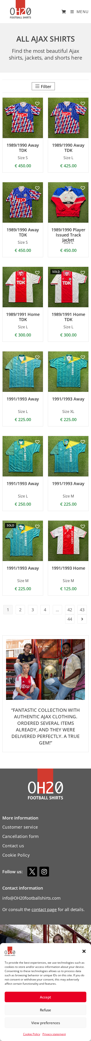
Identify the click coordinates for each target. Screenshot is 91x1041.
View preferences (45, 1022)
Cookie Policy (31, 1034)
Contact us (13, 845)
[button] (84, 951)
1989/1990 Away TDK (23, 148)
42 (69, 609)
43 (82, 609)
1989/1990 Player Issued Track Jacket (68, 235)
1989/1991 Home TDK (23, 317)
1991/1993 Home (68, 568)
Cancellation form (20, 836)
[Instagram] (44, 871)
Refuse (45, 1010)
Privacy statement (54, 1034)
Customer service (20, 827)
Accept (45, 997)
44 (69, 619)
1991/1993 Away (23, 399)
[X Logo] (32, 871)
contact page (44, 909)
